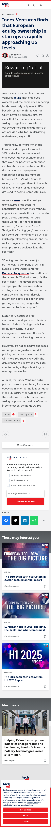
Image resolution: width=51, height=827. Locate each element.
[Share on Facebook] (6, 520)
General (7, 572)
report (7, 414)
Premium (8, 672)
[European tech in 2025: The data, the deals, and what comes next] (25, 605)
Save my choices (25, 501)
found (17, 97)
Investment (8, 14)
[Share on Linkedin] (25, 520)
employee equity (12, 420)
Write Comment (25, 445)
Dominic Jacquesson (15, 273)
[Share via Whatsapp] (35, 520)
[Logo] (7, 5)
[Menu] (47, 5)
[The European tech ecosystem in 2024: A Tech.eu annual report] (25, 555)
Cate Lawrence (11, 586)
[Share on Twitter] (16, 520)
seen (17, 200)
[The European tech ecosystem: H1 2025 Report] (25, 656)
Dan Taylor (9, 760)
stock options (26, 414)
